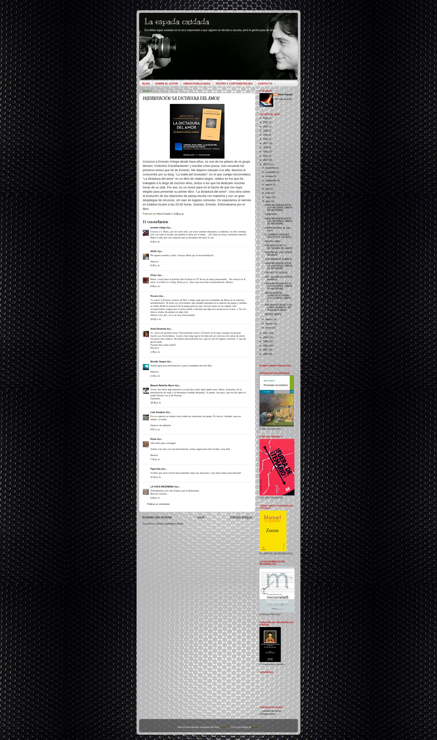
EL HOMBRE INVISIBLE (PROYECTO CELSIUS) (278, 235)
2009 (266, 341)
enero (269, 328)
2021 (266, 126)
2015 (266, 152)
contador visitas (267, 714)
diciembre (271, 168)
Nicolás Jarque (158, 361)
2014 (266, 156)
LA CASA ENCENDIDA (162, 487)
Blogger (255, 727)
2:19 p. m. (155, 376)
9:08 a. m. (155, 286)
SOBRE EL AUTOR (166, 83)
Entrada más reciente (157, 517)
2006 (266, 354)
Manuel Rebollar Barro (162, 385)
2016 (266, 147)
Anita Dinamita (158, 329)
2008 (266, 346)
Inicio (201, 517)
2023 (266, 118)
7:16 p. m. (155, 459)
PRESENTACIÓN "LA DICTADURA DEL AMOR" (279, 246)
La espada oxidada (176, 21)
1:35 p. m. (155, 352)
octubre (270, 176)
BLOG (146, 83)
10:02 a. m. (155, 319)
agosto (269, 184)
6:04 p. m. (155, 498)
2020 (266, 131)
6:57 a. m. (155, 429)
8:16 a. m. (155, 242)
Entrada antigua (241, 517)
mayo (269, 197)
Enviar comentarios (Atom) (170, 524)
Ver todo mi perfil (283, 99)
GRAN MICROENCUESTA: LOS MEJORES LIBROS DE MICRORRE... (278, 207)
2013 (266, 160)
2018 (266, 139)
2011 (266, 333)
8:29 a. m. (155, 265)
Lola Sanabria (157, 412)
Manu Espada (285, 94)
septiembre (271, 180)
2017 (266, 143)
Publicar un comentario (158, 504)
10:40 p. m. (155, 403)
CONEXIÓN (271, 214)
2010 (266, 337)
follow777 (224, 727)
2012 (266, 164)
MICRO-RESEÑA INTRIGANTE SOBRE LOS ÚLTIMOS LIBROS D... (278, 297)
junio (268, 193)
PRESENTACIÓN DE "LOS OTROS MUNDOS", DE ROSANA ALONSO (278, 307)
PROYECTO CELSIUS (276, 273)
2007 (266, 350)
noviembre (271, 172)
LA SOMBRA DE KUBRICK (278, 259)
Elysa (153, 439)
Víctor (153, 275)
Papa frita (155, 469)
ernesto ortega (158, 227)
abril (268, 201)
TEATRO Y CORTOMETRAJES (234, 83)
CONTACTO (265, 83)
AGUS (153, 251)
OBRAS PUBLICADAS (196, 83)
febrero (269, 324)
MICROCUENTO (273, 314)
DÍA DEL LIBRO (273, 241)
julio (268, 189)
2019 (266, 135)
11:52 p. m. (155, 477)
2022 (266, 122)
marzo (269, 319)
